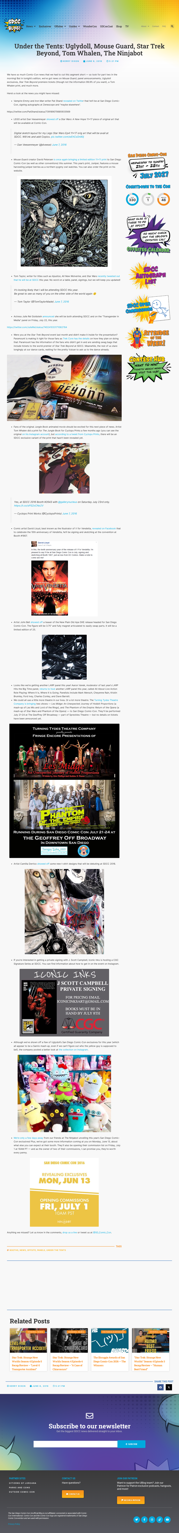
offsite (31, 1250)
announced (48, 316)
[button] (172, 26)
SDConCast (106, 26)
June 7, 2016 (59, 144)
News (29, 26)
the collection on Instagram (73, 1049)
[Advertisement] (89, 7)
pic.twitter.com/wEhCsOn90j (67, 136)
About (143, 26)
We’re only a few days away (28, 1137)
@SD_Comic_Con (102, 1232)
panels (41, 1250)
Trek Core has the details (76, 338)
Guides (73, 26)
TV (127, 26)
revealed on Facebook (104, 528)
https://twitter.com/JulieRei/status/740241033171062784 (37, 327)
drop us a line (70, 1232)
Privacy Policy (14, 1524)
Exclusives (45, 26)
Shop (119, 26)
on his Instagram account (35, 434)
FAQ (164, 26)
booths (14, 1250)
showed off (52, 119)
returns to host (47, 688)
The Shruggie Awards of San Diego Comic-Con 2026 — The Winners (109, 1361)
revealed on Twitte (73, 100)
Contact (155, 26)
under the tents (56, 1250)
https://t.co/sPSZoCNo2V (28, 505)
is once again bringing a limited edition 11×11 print (80, 159)
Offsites (58, 26)
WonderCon (90, 26)
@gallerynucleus (67, 501)
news (23, 1250)
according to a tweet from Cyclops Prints (77, 434)
